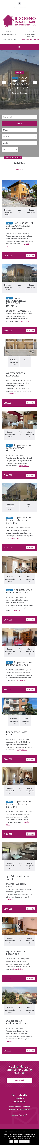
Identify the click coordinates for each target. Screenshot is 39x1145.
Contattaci (19, 1080)
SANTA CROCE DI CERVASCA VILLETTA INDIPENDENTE (19, 226)
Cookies (23, 8)
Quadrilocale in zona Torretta (17, 877)
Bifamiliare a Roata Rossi (16, 733)
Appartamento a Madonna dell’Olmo (19, 591)
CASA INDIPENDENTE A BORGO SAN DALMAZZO (19, 83)
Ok (11, 1141)
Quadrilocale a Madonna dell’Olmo (17, 1022)
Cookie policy (24, 1141)
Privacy (16, 8)
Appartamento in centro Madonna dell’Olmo (18, 520)
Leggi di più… (26, 321)
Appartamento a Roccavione (15, 374)
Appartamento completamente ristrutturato (18, 448)
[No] (36, 1137)
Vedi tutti (19, 169)
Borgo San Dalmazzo (19, 93)
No (16, 1141)
